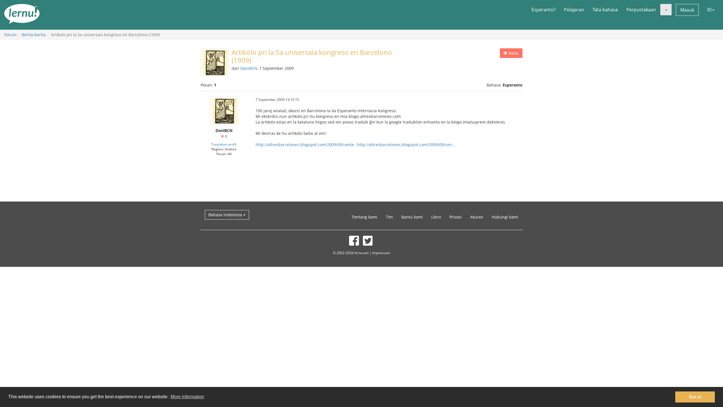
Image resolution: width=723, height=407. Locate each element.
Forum (10, 34)
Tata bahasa (605, 10)
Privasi (455, 217)
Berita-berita (34, 34)
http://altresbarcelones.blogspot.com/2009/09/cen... (406, 144)
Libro (436, 217)
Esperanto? (544, 10)
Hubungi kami (505, 217)
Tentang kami (364, 217)
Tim (389, 217)
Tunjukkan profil (223, 144)
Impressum (381, 252)
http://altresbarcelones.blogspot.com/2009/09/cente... (306, 144)
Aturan (476, 217)
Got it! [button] (695, 397)
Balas (513, 53)
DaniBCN (248, 68)
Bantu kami (412, 217)
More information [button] (187, 396)
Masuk (687, 10)
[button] (666, 9)
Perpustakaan (641, 10)
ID (709, 10)
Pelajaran (574, 10)
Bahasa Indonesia (225, 214)
